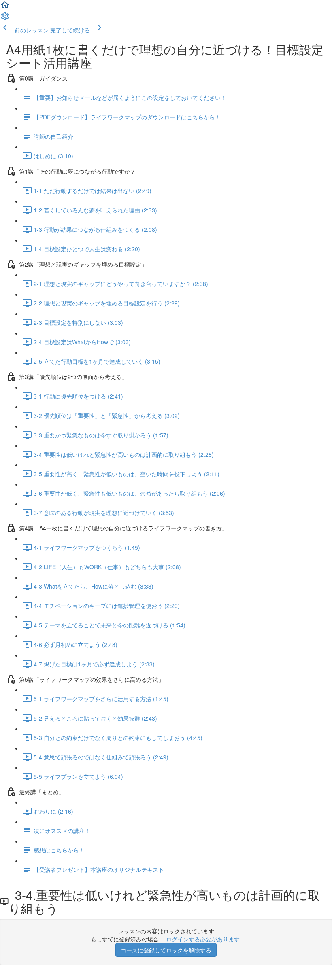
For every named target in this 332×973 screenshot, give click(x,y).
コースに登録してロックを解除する (166, 950)
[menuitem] (5, 19)
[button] (5, 7)
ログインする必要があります (203, 939)
